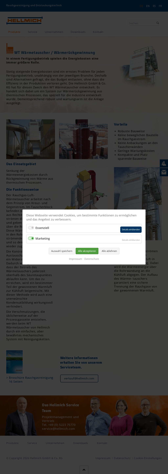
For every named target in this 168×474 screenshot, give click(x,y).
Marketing (42, 238)
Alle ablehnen (109, 251)
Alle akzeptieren (87, 251)
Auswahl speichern (61, 251)
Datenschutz (91, 258)
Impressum (75, 258)
